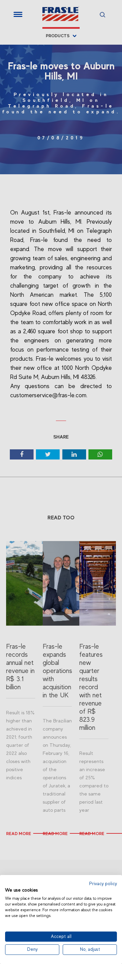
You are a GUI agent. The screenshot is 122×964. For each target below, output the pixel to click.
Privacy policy (103, 883)
